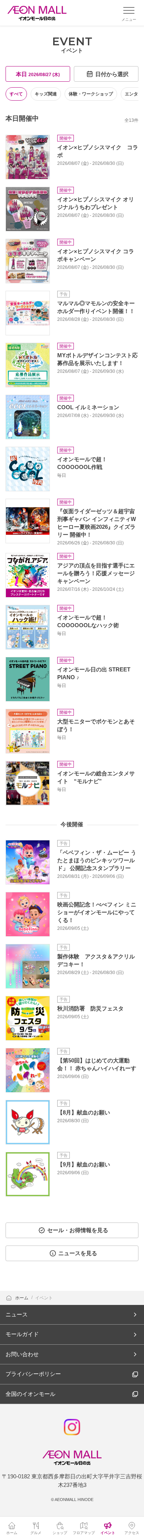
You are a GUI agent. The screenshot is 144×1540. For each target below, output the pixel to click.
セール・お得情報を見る (77, 1230)
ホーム (22, 1297)
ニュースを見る (77, 1253)
